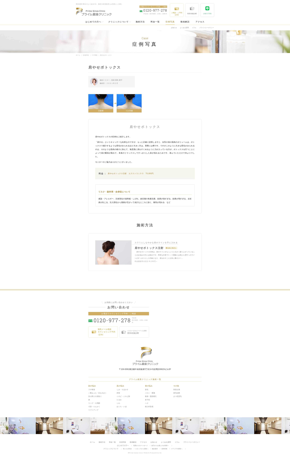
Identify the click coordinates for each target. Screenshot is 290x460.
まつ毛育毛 (177, 396)
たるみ (119, 400)
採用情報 (164, 449)
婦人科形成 (149, 406)
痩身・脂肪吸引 (151, 396)
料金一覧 (155, 22)
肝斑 (118, 393)
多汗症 (147, 400)
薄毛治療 (176, 393)
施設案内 (155, 449)
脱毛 (146, 389)
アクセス (200, 22)
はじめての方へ (93, 22)
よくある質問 (184, 27)
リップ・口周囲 (94, 403)
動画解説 (185, 22)
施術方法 (140, 22)
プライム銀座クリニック (145, 356)
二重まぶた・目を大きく (97, 393)
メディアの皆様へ (176, 449)
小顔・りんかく (94, 406)
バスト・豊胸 (150, 393)
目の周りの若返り (95, 396)
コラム (194, 27)
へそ (146, 403)
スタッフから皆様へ (141, 449)
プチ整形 (94, 55)
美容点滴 (176, 389)
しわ (118, 403)
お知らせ (174, 27)
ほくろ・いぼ (122, 406)
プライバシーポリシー (206, 27)
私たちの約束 (127, 449)
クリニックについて (118, 22)
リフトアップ (93, 410)
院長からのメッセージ (140, 445)
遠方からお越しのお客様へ (160, 445)
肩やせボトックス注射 (149, 247)
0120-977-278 (112, 320)
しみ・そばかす (122, 389)
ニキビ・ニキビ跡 (123, 396)
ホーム (78, 55)
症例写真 (170, 22)
